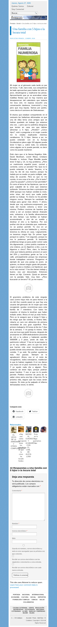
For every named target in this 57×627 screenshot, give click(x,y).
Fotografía (30, 609)
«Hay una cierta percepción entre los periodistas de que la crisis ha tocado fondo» (22, 447)
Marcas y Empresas (37, 611)
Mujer (25, 613)
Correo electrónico (19, 531)
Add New (40, 618)
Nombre (15, 524)
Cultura (24, 597)
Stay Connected (18, 9)
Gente (31, 608)
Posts (34, 618)
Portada (12, 23)
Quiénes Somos (18, 6)
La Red (25, 611)
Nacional (26, 594)
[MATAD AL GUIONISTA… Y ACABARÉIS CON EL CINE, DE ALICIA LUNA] (29, 429)
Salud (42, 599)
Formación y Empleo (21, 599)
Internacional (38, 594)
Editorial (30, 6)
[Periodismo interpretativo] (28, 17)
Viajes (31, 613)
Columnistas (28, 602)
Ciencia (35, 599)
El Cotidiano (18, 618)
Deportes (42, 597)
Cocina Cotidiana (20, 608)
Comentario (17, 491)
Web (13, 538)
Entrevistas (18, 609)
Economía (15, 597)
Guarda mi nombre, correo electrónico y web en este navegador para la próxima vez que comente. (28, 551)
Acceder (29, 618)
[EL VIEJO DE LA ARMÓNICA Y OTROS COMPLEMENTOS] (14, 429)
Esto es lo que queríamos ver (37, 438)
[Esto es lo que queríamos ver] (36, 429)
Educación (39, 608)
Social (18, 23)
